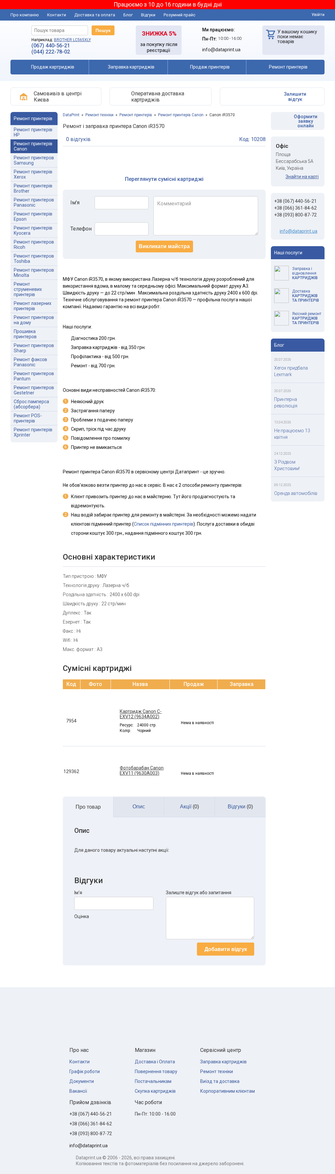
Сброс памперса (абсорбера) (31, 404)
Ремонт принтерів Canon (33, 146)
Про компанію (24, 14)
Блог (128, 14)
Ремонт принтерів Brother (33, 188)
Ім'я (74, 202)
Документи (81, 1081)
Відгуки (148, 14)
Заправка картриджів (223, 1061)
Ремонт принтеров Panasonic (34, 202)
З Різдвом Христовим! (287, 465)
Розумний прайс (179, 14)
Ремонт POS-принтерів (28, 418)
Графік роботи (84, 1071)
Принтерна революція (285, 402)
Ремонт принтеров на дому (34, 320)
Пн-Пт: (209, 38)
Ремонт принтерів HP (33, 132)
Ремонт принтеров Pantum (34, 376)
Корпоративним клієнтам (227, 1091)
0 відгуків (78, 139)
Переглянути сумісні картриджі (164, 179)
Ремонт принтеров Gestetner (34, 390)
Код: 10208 (252, 139)
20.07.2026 (282, 359)
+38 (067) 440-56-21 (295, 201)
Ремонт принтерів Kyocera (33, 230)
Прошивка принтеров (25, 334)
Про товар (88, 807)
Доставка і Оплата (155, 1061)
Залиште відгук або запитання (198, 892)
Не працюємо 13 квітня (292, 434)
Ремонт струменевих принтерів (28, 289)
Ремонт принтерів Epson (33, 216)
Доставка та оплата (94, 14)
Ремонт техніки (99, 115)
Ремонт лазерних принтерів (32, 306)
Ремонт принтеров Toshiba (34, 258)
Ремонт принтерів (135, 115)
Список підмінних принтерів (163, 524)
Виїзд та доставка (219, 1081)
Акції (189, 806)
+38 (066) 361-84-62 (295, 208)
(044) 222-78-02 (50, 52)
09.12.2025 (282, 485)
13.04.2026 (282, 422)
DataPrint (71, 115)
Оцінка (81, 916)
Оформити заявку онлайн (305, 121)
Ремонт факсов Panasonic (30, 362)
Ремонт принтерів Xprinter (33, 432)
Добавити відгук (225, 949)
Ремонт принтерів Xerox (33, 174)
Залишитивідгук (295, 96)
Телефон (81, 229)
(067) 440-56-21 (50, 45)
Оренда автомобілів (295, 493)
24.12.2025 (282, 453)
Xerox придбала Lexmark (291, 371)
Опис (138, 806)
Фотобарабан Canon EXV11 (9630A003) (142, 770)
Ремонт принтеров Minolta (34, 272)
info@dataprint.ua (298, 231)
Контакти (56, 14)
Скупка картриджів (155, 1091)
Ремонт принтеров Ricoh (34, 244)
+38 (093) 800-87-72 (295, 214)
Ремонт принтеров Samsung (34, 160)
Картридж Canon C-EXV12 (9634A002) (141, 714)
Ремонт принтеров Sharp (34, 348)
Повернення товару (156, 1071)
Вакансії (78, 1091)
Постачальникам (153, 1081)
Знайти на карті (302, 176)
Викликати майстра (164, 246)
